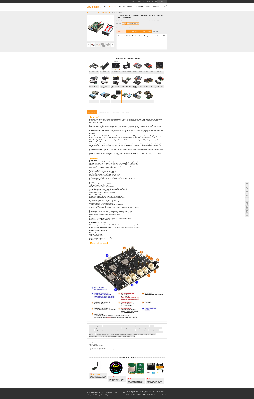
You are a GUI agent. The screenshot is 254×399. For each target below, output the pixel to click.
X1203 (124, 23)
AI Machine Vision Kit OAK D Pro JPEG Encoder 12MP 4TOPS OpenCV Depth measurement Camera (140, 332)
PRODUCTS (112, 6)
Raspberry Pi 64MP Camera (119, 330)
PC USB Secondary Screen (142, 330)
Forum (133, 1)
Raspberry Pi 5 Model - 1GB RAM (109, 332)
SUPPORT (116, 112)
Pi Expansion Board (117, 12)
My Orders (154, 1)
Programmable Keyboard (94, 332)
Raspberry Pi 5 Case (154, 330)
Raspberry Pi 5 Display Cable (103, 334)
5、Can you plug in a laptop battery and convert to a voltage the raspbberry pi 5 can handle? (108, 349)
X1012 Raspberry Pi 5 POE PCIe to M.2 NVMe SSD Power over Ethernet (105, 328)
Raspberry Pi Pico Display (106, 330)
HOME (89, 12)
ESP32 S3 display (131, 330)
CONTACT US (139, 6)
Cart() (161, 1)
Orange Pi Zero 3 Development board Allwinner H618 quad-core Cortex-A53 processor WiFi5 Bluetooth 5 (133, 334)
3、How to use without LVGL (95, 346)
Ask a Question (147, 31)
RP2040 (152, 326)
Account (148, 1)
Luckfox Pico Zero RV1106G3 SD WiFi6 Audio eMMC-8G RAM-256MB (105, 336)
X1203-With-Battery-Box (133, 23)
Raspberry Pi (92, 334)
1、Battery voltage (93, 344)
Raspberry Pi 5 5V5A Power (129, 336)
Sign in (138, 1)
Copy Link (155, 31)
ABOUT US (130, 6)
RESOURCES (126, 112)
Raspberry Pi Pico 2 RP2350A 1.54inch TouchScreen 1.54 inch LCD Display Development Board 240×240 (126, 326)
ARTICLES (121, 6)
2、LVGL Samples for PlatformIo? (96, 345)
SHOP (147, 6)
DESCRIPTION (92, 112)
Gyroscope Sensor (98, 326)
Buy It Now (121, 31)
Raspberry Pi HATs (105, 12)
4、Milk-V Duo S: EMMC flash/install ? (97, 348)
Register (143, 1)
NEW (105, 6)
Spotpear (97, 330)
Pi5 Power (91, 330)
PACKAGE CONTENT (104, 112)
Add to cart (135, 31)
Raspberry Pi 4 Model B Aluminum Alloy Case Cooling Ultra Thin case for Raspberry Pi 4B (142, 328)
